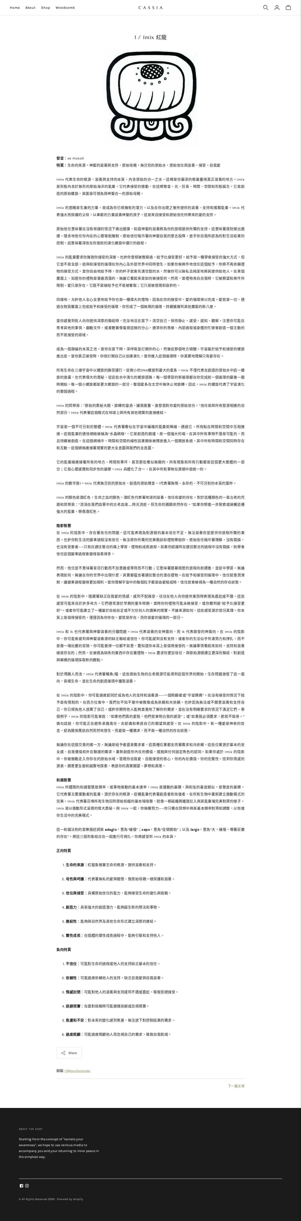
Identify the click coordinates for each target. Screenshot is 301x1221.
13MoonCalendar (78, 1071)
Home (15, 8)
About (30, 8)
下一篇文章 (236, 1086)
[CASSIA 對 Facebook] (21, 1186)
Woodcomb (65, 8)
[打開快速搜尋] (265, 7)
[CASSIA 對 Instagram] (27, 1186)
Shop (45, 8)
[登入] (277, 7)
